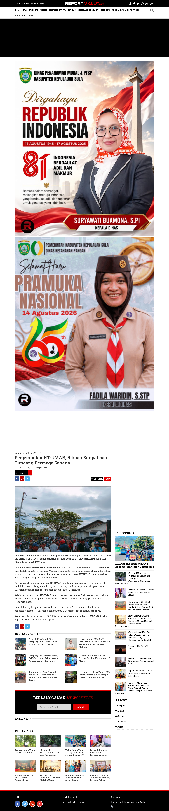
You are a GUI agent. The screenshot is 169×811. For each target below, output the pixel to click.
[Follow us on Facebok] (17, 804)
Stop (108, 478)
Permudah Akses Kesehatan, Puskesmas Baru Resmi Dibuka (98, 754)
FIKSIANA (93, 10)
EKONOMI (53, 10)
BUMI (102, 10)
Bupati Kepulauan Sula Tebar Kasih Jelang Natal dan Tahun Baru (141, 673)
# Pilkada (120, 721)
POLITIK (43, 10)
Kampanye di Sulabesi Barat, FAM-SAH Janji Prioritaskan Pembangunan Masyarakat (43, 658)
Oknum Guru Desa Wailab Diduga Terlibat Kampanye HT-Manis (94, 658)
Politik (38, 453)
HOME (18, 10)
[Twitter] (27, 478)
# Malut (119, 710)
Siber (75, 802)
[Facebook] (17, 478)
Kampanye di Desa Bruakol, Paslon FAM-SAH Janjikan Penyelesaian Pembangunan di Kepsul (44, 676)
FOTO (129, 10)
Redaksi (66, 802)
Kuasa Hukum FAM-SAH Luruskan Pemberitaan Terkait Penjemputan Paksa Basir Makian (94, 643)
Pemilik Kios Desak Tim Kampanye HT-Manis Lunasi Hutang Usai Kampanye (43, 642)
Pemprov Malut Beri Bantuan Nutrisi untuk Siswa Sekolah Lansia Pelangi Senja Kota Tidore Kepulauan (75, 781)
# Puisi (119, 726)
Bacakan (98, 478)
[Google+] (22, 478)
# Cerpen (120, 705)
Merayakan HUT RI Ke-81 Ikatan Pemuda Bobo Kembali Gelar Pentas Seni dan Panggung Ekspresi (25, 781)
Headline (27, 453)
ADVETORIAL (21, 16)
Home (18, 453)
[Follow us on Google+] (32, 804)
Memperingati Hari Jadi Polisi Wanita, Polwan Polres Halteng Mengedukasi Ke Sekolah (100, 781)
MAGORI (110, 10)
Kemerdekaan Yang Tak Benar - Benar (25, 751)
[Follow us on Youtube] (40, 804)
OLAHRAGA (120, 10)
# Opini (119, 716)
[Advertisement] (84, 38)
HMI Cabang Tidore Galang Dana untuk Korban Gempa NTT (75, 752)
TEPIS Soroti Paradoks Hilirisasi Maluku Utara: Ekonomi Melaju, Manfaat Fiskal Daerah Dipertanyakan (133, 621)
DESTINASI (83, 10)
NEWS (24, 10)
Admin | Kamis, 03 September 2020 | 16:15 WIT (31, 468)
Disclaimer (85, 802)
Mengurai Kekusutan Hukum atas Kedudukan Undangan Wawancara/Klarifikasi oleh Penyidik (50, 756)
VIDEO (136, 10)
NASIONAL (33, 10)
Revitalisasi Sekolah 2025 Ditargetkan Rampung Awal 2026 (141, 661)
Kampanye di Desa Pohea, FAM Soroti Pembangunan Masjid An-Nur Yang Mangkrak (94, 675)
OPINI (31, 16)
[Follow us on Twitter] (25, 804)
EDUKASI (72, 10)
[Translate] (30, 472)
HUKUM (63, 10)
